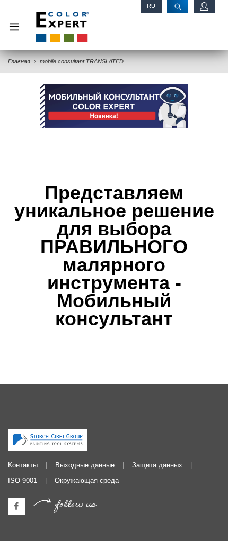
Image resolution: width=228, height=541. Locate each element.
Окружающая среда (87, 480)
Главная (19, 61)
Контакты (23, 465)
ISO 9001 (22, 480)
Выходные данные (85, 465)
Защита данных (157, 465)
